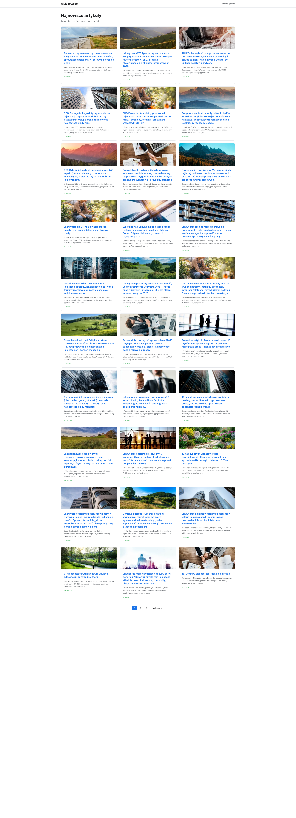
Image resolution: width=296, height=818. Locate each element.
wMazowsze (69, 3)
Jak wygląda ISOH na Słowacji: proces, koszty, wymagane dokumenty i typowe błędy (86, 230)
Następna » (157, 608)
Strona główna (228, 4)
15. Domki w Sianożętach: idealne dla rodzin (206, 573)
